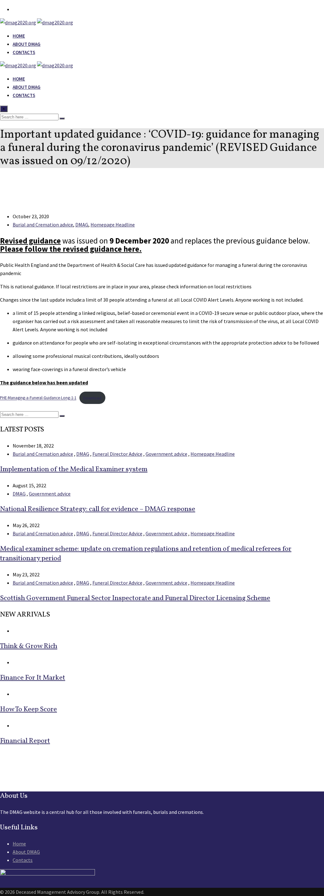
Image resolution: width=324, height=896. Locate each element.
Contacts (24, 52)
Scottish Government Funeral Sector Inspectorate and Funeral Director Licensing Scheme (135, 598)
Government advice (166, 454)
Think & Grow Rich (28, 646)
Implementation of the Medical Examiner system (73, 469)
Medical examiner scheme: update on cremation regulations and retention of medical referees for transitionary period (145, 553)
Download (92, 397)
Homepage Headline (112, 224)
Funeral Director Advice (117, 454)
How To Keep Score (28, 709)
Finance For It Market (32, 678)
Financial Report (25, 741)
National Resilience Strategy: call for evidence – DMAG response (97, 509)
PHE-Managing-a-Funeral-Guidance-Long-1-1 (38, 397)
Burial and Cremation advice (43, 224)
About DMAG (26, 44)
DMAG (81, 224)
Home (19, 36)
